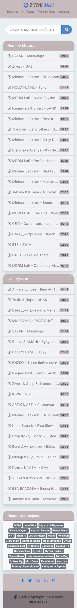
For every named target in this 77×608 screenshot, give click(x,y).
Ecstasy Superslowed (25, 566)
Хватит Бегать (40, 530)
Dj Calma (33, 545)
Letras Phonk (37, 535)
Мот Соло (31, 561)
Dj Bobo (37, 551)
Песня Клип (16, 556)
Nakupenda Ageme (53, 566)
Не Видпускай (52, 540)
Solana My (16, 561)
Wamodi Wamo (31, 540)
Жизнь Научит (18, 530)
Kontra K (62, 561)
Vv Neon (63, 535)
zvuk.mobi (54, 597)
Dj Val (17, 525)
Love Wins (30, 525)
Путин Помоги (54, 551)
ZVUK (41, 5)
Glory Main (12, 540)
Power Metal (60, 530)
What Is (21, 535)
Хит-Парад (27, 11)
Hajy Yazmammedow (40, 556)
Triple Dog (62, 556)
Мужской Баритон (51, 525)
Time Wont (47, 561)
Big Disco (47, 545)
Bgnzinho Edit (16, 545)
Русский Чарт (46, 11)
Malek (51, 535)
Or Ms (67, 540)
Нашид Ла (62, 545)
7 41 (11, 535)
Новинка (12, 11)
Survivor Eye (22, 551)
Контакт (40, 602)
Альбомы (64, 11)
